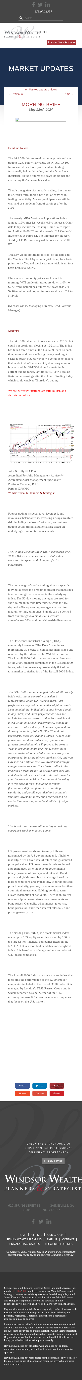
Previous (15, 93)
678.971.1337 (43, 11)
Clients (36, 1234)
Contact (68, 1239)
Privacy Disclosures (24, 1244)
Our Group (55, 1234)
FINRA (17, 1291)
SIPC (24, 1291)
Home (22, 1234)
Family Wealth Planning (24, 1239)
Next (69, 93)
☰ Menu (40, 32)
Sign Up (52, 1239)
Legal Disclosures (59, 1244)
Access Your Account (62, 42)
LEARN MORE (53, 1161)
